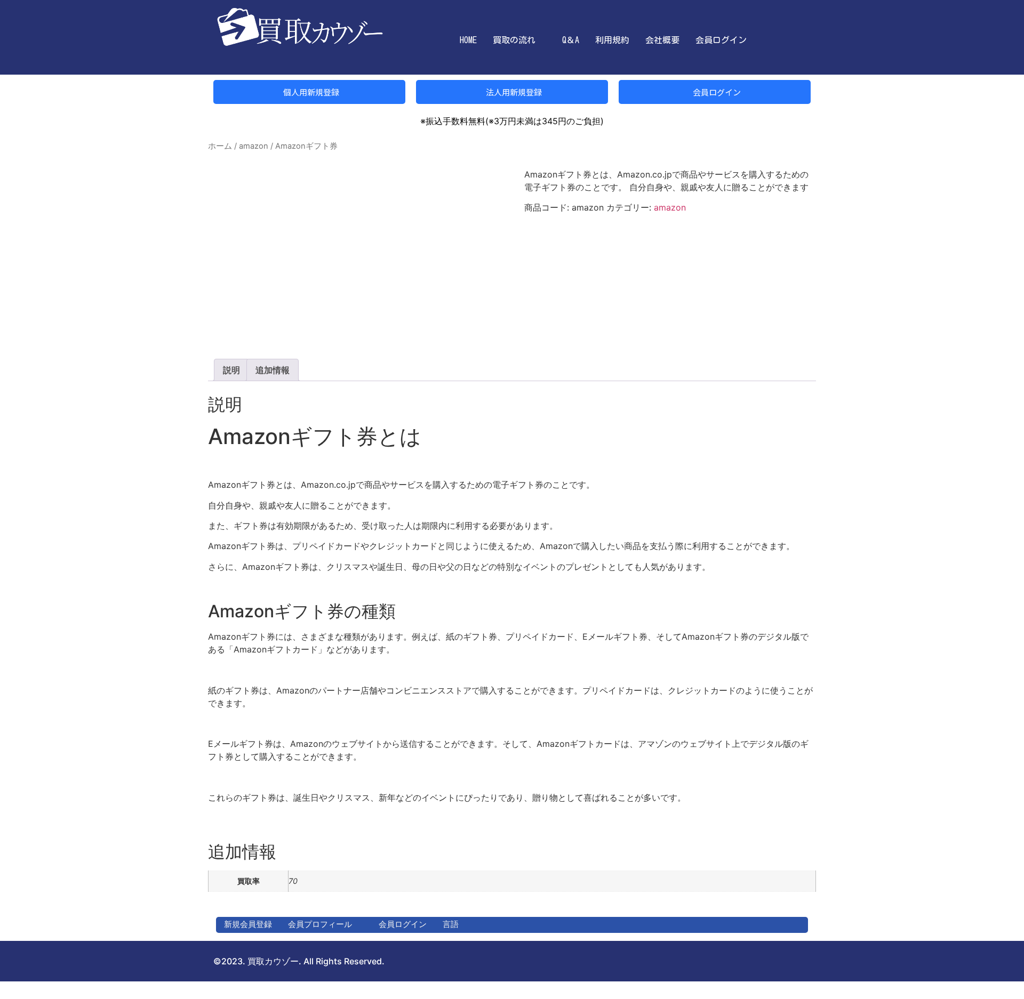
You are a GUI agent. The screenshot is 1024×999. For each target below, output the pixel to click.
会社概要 (662, 40)
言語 (451, 924)
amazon (253, 146)
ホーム (220, 146)
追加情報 (272, 370)
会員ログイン (721, 40)
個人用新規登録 (310, 92)
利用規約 (612, 40)
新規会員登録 (248, 924)
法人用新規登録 (513, 92)
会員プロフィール (320, 924)
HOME (468, 40)
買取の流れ (514, 40)
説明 (231, 370)
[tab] (231, 370)
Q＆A (570, 40)
